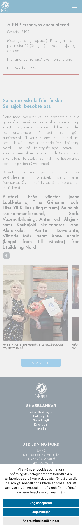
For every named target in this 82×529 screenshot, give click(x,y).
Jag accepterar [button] (41, 503)
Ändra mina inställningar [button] (41, 520)
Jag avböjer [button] (41, 512)
